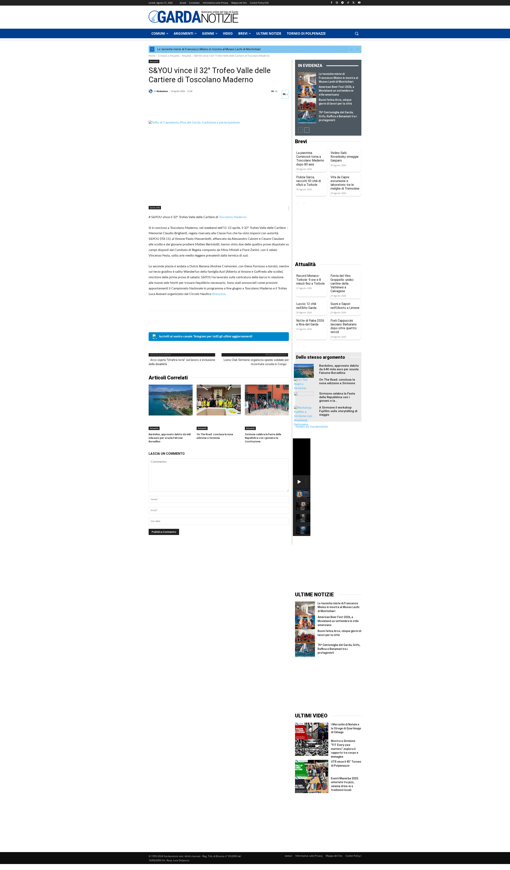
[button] (356, 33)
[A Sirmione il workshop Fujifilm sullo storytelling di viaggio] (304, 416)
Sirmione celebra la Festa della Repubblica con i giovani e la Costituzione (263, 438)
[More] (189, 111)
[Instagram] (337, 3)
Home (152, 55)
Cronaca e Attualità (168, 55)
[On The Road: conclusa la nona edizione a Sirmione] (219, 400)
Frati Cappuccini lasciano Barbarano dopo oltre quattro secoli (344, 326)
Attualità (186, 55)
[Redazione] (151, 91)
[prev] (351, 49)
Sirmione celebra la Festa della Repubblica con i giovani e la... (337, 397)
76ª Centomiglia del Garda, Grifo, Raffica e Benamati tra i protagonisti (338, 116)
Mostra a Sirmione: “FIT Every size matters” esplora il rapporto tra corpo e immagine (344, 748)
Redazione (162, 91)
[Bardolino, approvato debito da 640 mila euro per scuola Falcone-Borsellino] (171, 400)
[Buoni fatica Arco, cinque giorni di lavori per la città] (307, 104)
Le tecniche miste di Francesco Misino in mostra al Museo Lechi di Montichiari (209, 49)
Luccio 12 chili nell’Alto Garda (306, 306)
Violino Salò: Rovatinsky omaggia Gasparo (344, 156)
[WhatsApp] (180, 111)
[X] (353, 3)
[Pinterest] (171, 111)
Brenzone (218, 294)
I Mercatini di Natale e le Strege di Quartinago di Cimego (346, 728)
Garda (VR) (155, 207)
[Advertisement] (302, 16)
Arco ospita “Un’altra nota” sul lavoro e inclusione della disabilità (182, 362)
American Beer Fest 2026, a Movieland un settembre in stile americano (336, 90)
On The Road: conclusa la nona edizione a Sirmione (337, 381)
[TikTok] (348, 3)
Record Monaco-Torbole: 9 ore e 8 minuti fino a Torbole (310, 279)
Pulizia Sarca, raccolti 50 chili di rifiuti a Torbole (308, 181)
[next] (357, 49)
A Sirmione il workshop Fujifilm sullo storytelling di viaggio (338, 411)
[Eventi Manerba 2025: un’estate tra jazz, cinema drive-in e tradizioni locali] (311, 785)
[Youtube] (359, 3)
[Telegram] (342, 3)
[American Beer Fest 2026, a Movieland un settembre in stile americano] (307, 91)
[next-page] (306, 130)
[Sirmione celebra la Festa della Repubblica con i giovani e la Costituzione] (267, 400)
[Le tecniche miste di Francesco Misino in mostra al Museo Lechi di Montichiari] (307, 78)
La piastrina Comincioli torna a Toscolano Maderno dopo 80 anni (310, 158)
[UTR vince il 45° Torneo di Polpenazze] (311, 768)
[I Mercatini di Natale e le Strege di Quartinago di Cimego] (311, 731)
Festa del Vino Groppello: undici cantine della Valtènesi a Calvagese (342, 283)
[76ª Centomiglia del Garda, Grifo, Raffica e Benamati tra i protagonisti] (307, 117)
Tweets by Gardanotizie (311, 426)
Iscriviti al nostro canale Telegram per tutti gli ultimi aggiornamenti (205, 336)
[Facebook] (331, 3)
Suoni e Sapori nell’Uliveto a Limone (345, 306)
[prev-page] (300, 130)
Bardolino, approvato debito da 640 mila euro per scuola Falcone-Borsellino (170, 438)
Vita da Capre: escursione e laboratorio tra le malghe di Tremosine (345, 183)
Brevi (301, 141)
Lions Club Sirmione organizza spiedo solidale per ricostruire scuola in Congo (256, 362)
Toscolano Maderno (232, 217)
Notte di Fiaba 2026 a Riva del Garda (310, 322)
